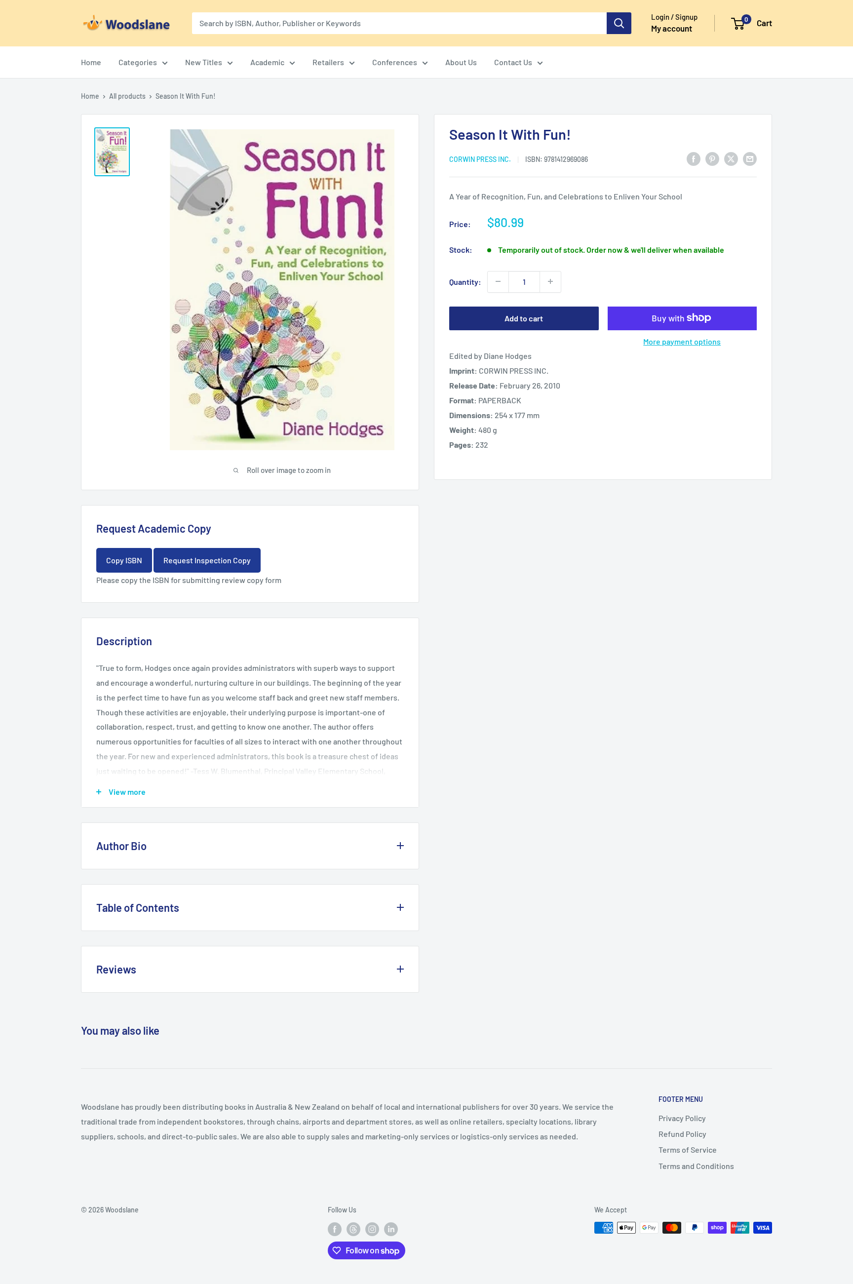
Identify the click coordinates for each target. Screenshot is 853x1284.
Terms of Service (688, 1149)
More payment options (682, 341)
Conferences (394, 62)
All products (127, 96)
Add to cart (523, 317)
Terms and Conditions (696, 1165)
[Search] (619, 23)
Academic (267, 62)
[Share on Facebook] (693, 158)
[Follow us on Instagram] (372, 1229)
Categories (137, 62)
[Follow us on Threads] (353, 1229)
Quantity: (465, 281)
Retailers (328, 62)
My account (671, 28)
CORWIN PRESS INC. (480, 159)
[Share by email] (750, 158)
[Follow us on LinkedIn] (391, 1229)
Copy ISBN (124, 560)
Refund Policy (682, 1133)
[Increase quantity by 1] (550, 281)
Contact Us (513, 62)
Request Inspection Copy (207, 560)
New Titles (203, 62)
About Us (461, 62)
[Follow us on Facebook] (335, 1229)
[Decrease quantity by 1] (498, 281)
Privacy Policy (682, 1118)
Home (91, 62)
